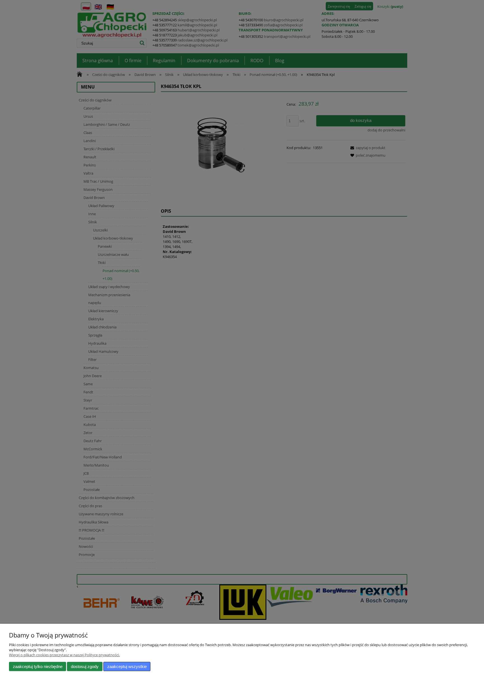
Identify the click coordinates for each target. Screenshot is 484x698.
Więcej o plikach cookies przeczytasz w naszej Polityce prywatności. (64, 654)
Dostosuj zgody (85, 666)
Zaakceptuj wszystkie (127, 666)
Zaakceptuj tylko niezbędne (37, 666)
